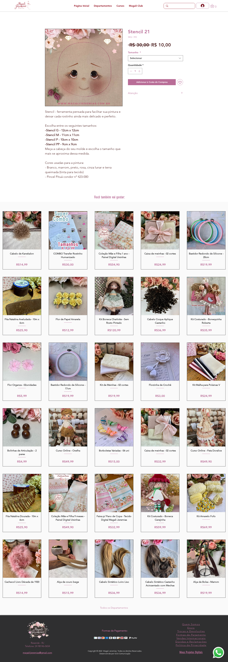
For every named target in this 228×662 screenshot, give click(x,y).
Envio (191, 627)
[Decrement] (130, 71)
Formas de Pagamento (191, 634)
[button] (214, 6)
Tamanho (134, 52)
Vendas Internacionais (191, 638)
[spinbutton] (135, 71)
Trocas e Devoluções (191, 631)
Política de (183, 645)
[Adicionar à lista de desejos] (180, 82)
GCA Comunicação (122, 653)
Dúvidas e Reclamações (191, 641)
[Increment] (139, 71)
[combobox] (155, 58)
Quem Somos (191, 624)
